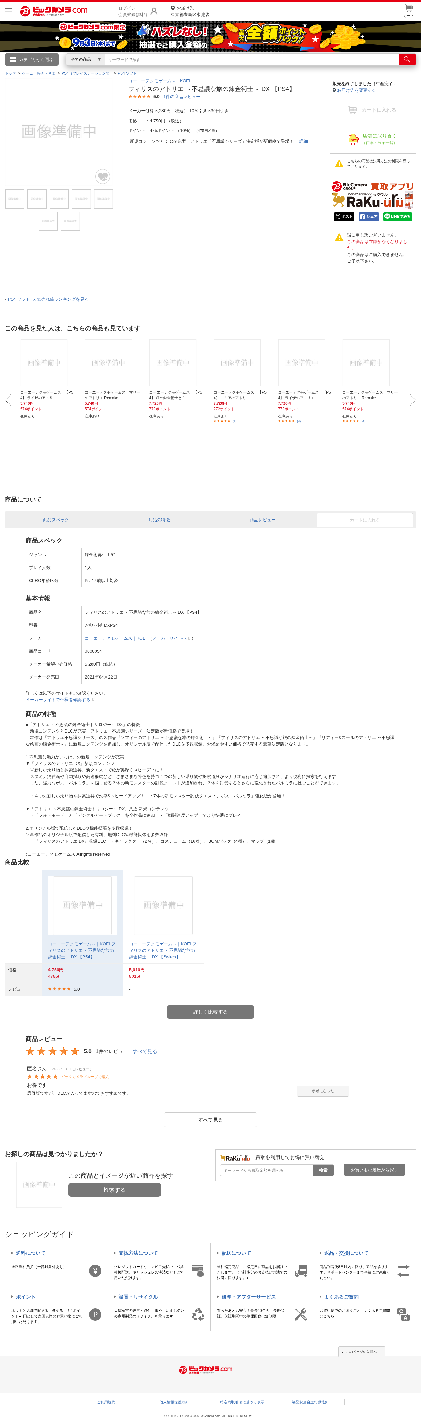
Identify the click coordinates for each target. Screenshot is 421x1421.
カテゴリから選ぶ (36, 59)
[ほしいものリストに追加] (103, 176)
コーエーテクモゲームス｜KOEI (159, 80)
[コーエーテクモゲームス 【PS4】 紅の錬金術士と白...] (177, 362)
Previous (8, 400)
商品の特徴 (159, 519)
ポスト (347, 216)
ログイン (78, 69)
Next (413, 400)
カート (408, 16)
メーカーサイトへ (169, 638)
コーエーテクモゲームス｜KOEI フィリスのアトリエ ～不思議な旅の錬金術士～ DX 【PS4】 (82, 950)
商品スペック (56, 519)
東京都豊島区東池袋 (190, 11)
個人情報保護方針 (174, 1402)
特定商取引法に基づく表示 (242, 1402)
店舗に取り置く (380, 139)
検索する (115, 1190)
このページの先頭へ (361, 1351)
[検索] (407, 59)
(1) (234, 421)
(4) (299, 421)
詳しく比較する (210, 1011)
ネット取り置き (290, 68)
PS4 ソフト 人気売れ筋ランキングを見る (48, 299)
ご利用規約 (106, 1402)
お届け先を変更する (356, 90)
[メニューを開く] (8, 11)
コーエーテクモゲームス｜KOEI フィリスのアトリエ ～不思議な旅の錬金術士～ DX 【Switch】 (163, 950)
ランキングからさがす (185, 68)
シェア (372, 216)
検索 (323, 1170)
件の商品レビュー (181, 96)
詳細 (303, 141)
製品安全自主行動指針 (310, 1402)
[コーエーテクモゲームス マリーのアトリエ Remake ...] (113, 362)
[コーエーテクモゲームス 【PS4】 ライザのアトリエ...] (49, 362)
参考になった (323, 1091)
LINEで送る (401, 216)
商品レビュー (263, 519)
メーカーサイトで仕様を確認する (58, 699)
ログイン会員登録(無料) (132, 11)
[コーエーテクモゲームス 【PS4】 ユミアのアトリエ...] (242, 362)
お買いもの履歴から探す (374, 1169)
